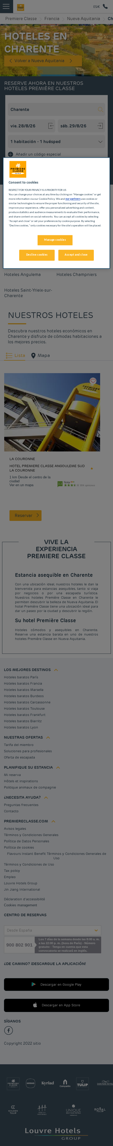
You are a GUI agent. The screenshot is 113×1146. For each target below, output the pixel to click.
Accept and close (76, 255)
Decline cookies (37, 255)
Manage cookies (55, 240)
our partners (72, 199)
